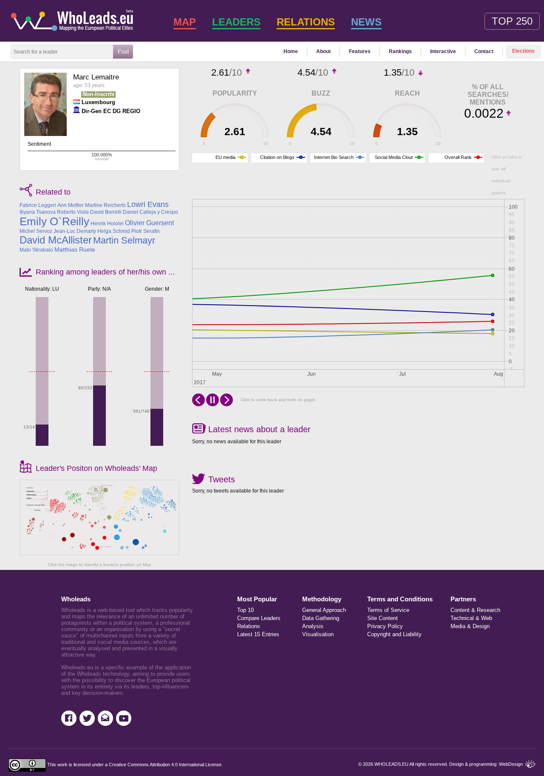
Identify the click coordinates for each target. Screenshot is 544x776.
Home (290, 51)
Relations (248, 626)
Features (360, 51)
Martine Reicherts (105, 205)
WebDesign (511, 764)
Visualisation (318, 634)
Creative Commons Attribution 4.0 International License (165, 764)
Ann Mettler (70, 205)
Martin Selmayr (124, 240)
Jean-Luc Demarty (75, 231)
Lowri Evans (148, 204)
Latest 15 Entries (258, 634)
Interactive (443, 51)
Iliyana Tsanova (38, 212)
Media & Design (470, 626)
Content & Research (471, 610)
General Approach (324, 610)
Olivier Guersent (149, 223)
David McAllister (56, 240)
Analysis (312, 626)
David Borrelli (106, 212)
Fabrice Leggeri (38, 205)
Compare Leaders (258, 618)
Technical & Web (471, 618)
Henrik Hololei (107, 224)
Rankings (400, 51)
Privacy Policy (385, 626)
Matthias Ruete (74, 249)
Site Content (382, 618)
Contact (483, 51)
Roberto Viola (73, 212)
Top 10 (245, 610)
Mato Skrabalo (36, 250)
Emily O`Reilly (54, 221)
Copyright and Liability (394, 634)
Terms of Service (388, 610)
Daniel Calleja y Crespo (150, 212)
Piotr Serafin (145, 231)
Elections (523, 51)
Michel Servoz (36, 231)
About (323, 51)
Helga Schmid (113, 231)
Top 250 (512, 21)
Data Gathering (320, 618)
